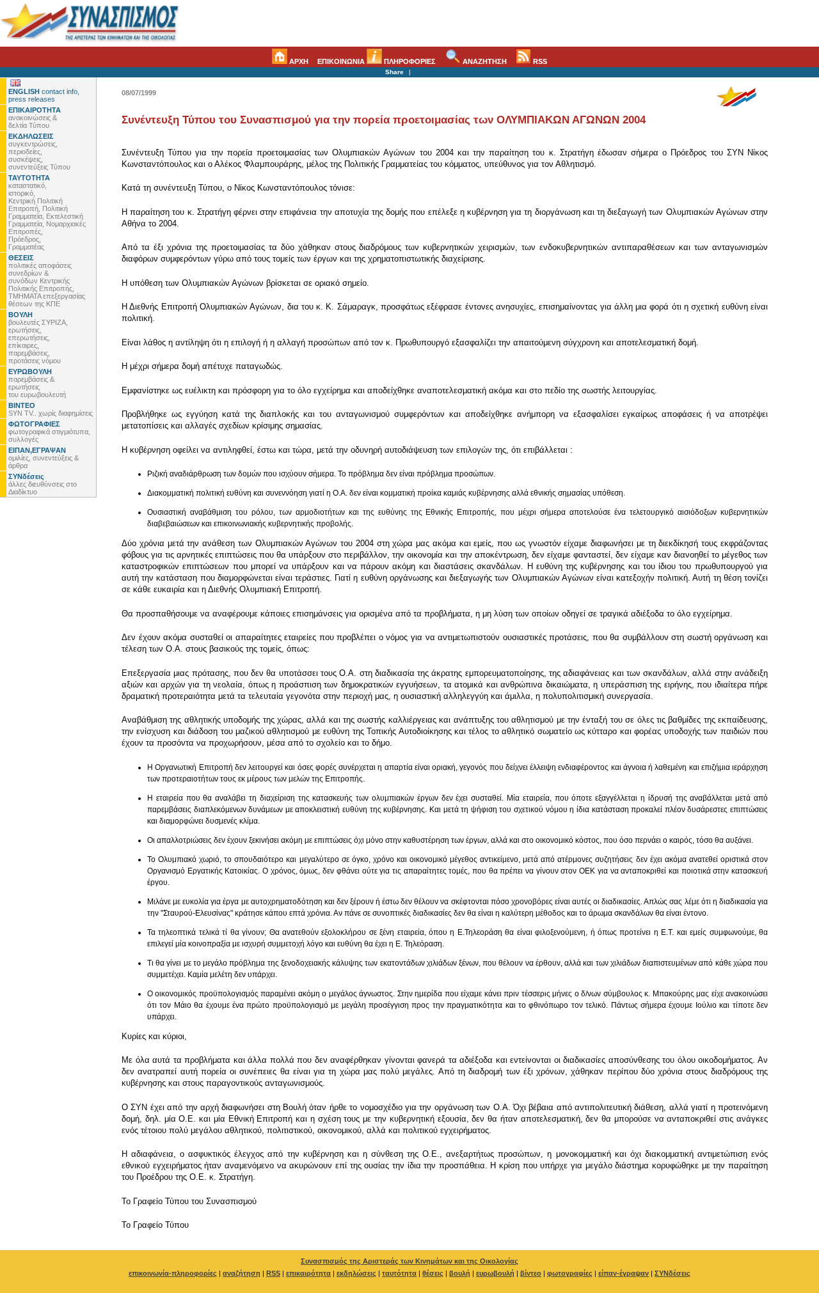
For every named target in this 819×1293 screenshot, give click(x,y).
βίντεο (530, 1273)
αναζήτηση (241, 1273)
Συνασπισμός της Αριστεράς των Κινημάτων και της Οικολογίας (409, 1261)
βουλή (459, 1273)
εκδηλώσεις (356, 1273)
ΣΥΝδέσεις (672, 1273)
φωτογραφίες (569, 1273)
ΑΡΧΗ (297, 61)
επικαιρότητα (308, 1273)
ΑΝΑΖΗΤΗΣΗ (484, 61)
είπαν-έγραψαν (623, 1273)
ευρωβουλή (495, 1273)
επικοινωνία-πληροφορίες (173, 1273)
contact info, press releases (43, 95)
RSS (539, 61)
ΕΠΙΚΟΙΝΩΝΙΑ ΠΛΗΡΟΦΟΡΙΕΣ (376, 61)
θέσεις (432, 1273)
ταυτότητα (399, 1273)
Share (394, 71)
